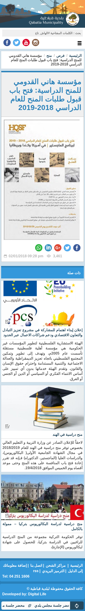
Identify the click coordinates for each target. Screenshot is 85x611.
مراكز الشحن (56, 565)
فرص (60, 56)
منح (49, 56)
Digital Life (37, 594)
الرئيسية (75, 56)
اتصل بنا (36, 565)
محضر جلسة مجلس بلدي (60, 605)
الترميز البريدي (53, 571)
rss (36, 571)
